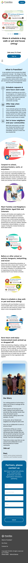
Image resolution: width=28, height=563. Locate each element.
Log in (22, 2)
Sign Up (14, 56)
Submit (14, 520)
